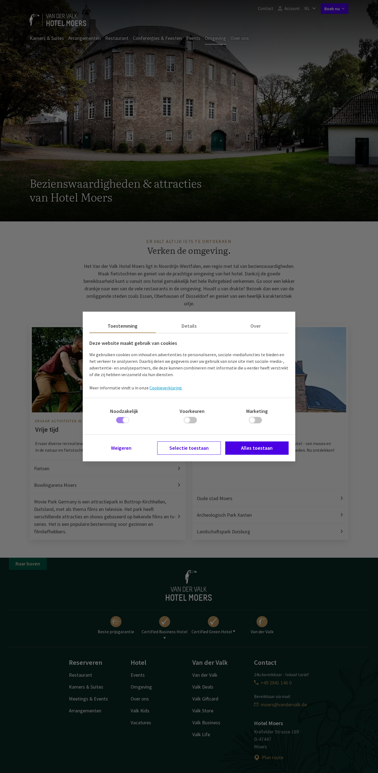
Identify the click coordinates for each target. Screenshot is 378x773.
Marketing (257, 411)
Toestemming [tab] (123, 326)
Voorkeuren (192, 411)
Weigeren (121, 448)
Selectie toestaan (189, 448)
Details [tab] (189, 326)
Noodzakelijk (124, 411)
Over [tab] (255, 326)
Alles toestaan (257, 448)
